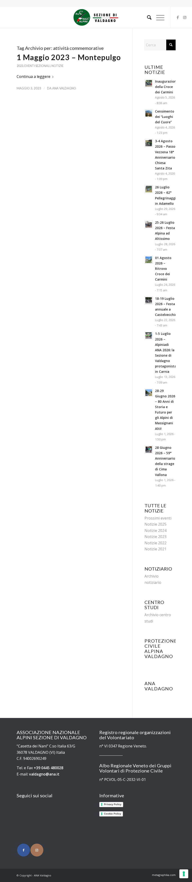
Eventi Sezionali (37, 66)
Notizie (57, 66)
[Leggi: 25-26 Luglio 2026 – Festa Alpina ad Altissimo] (148, 224)
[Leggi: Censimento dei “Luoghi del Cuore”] (148, 113)
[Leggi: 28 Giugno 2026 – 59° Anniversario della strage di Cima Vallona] (148, 449)
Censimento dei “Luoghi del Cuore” (164, 116)
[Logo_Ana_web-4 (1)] (96, 17)
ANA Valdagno (64, 88)
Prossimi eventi (157, 518)
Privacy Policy (112, 804)
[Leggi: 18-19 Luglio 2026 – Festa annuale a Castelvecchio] (148, 300)
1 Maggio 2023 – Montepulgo (69, 57)
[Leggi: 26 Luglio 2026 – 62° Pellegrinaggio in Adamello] (148, 189)
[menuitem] (146, 17)
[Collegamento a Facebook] (177, 17)
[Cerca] (146, 17)
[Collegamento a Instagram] (184, 17)
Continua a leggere (33, 76)
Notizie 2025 (155, 524)
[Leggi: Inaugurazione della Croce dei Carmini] (148, 83)
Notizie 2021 (155, 549)
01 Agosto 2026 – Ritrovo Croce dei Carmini (163, 269)
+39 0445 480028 (48, 767)
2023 (20, 66)
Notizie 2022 (155, 542)
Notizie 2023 (155, 536)
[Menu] (157, 17)
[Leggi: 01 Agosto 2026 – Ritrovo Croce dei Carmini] (148, 260)
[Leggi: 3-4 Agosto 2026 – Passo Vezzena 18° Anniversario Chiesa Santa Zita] (148, 143)
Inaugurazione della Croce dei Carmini (166, 86)
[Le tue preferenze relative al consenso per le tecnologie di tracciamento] (183, 873)
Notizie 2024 (155, 530)
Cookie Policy (112, 813)
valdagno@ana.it (44, 774)
